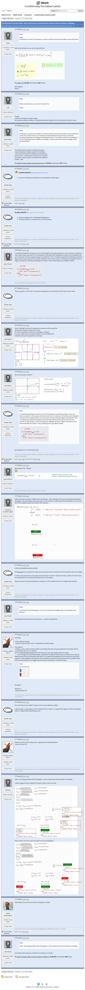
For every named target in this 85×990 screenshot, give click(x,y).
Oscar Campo (18, 244)
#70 (16, 406)
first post (20, 572)
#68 (16, 325)
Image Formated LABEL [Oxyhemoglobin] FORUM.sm (32, 957)
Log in (3, 11)
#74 (16, 602)
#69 (16, 372)
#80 (16, 938)
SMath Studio (17, 15)
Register (9, 11)
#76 (16, 702)
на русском (47, 987)
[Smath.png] (29, 278)
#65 (16, 209)
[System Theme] (46, 984)
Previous (17, 18)
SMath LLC (29, 987)
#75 (16, 635)
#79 (16, 899)
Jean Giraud (8, 139)
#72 (16, 496)
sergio (16, 203)
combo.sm (19, 83)
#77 (16, 739)
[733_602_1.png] (49, 560)
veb (8, 108)
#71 (16, 465)
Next (30, 18)
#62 (16, 94)
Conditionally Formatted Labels (44, 15)
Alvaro (8, 43)
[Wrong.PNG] (46, 366)
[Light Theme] (38, 984)
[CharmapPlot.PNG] (43, 400)
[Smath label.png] (48, 479)
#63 (16, 125)
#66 (16, 250)
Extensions (28, 15)
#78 (16, 776)
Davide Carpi (8, 185)
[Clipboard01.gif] (40, 79)
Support (56, 987)
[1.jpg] (49, 837)
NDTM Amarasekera (8, 914)
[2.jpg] (49, 894)
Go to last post (78, 26)
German (7, 790)
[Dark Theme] (42, 984)
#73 (16, 565)
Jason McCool (8, 264)
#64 (16, 168)
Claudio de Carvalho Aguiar (8, 511)
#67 (16, 288)
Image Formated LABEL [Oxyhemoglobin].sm (30, 163)
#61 (16, 29)
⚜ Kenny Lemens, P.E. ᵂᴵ (7, 652)
